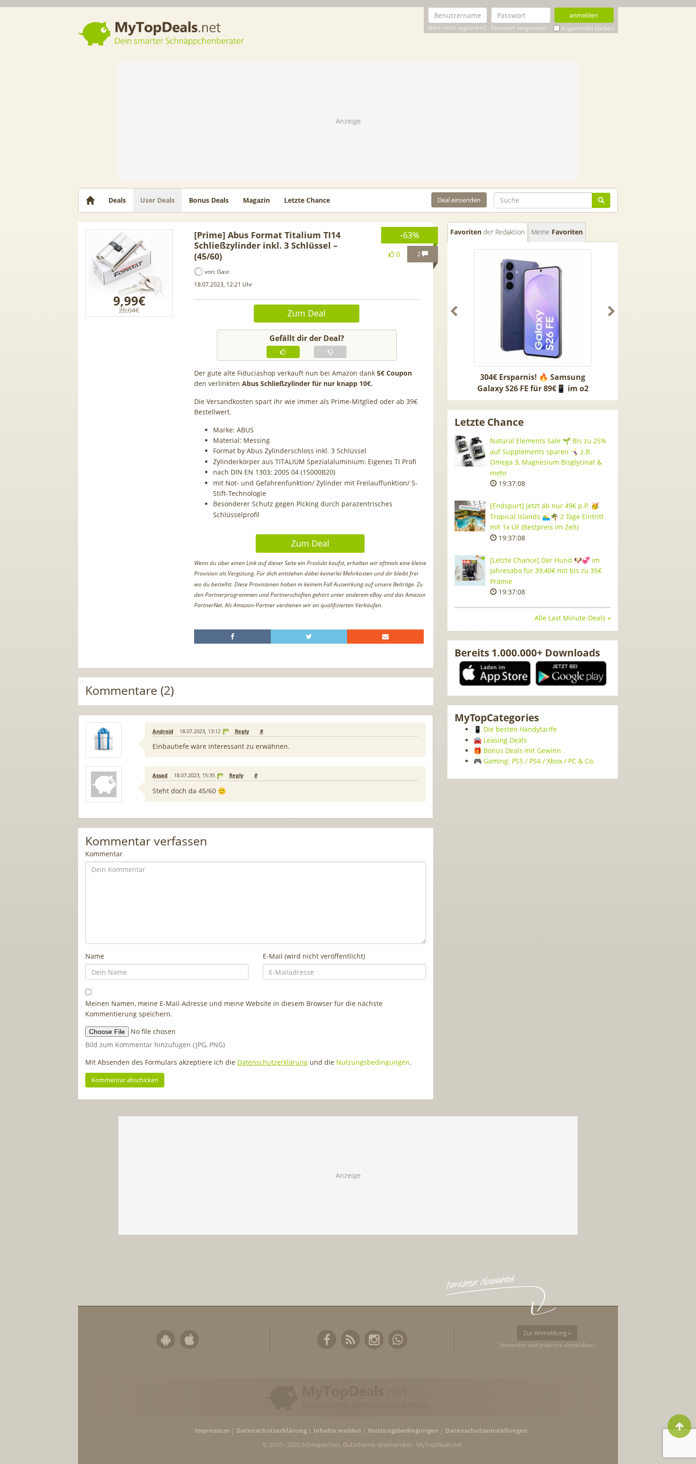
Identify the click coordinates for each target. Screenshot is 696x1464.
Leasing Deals (505, 740)
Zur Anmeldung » (547, 1333)
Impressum (212, 1431)
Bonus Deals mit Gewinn (522, 750)
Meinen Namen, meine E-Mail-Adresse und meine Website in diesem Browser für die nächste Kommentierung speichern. (234, 1008)
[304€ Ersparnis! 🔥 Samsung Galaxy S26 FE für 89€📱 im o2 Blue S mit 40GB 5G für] (532, 308)
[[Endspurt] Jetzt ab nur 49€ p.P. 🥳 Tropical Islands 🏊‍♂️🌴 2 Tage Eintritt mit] (470, 516)
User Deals (157, 200)
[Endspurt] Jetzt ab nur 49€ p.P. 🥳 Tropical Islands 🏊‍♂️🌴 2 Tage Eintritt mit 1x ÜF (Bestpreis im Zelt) (547, 516)
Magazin (256, 200)
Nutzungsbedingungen (373, 1062)
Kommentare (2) (129, 690)
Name (94, 956)
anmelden (584, 15)
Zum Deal (306, 313)
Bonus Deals (209, 200)
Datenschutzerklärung (272, 1062)
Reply (242, 731)
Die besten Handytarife (520, 729)
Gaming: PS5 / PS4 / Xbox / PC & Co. (539, 760)
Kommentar (104, 853)
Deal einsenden (459, 200)
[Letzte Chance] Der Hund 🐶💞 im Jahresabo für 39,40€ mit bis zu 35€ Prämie (546, 571)
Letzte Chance (307, 200)
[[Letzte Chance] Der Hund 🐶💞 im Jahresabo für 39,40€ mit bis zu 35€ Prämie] (470, 570)
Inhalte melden (337, 1431)
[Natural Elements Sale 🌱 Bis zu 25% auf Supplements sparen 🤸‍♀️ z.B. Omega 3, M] (470, 451)
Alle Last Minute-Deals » (573, 617)
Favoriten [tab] (487, 231)
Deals (117, 200)
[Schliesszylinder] (129, 273)
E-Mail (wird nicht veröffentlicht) (314, 956)
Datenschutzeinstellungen (486, 1431)
